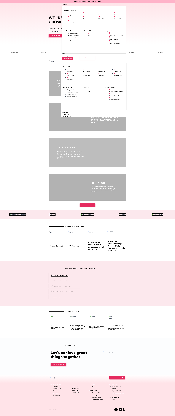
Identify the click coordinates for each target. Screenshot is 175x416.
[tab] (64, 275)
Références (65, 112)
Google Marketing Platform (116, 35)
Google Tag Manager (114, 43)
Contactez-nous (67, 116)
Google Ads (71, 15)
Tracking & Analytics (73, 35)
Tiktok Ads (101, 19)
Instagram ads (87, 15)
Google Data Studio (73, 40)
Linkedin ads (117, 15)
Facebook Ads (102, 15)
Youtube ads (71, 19)
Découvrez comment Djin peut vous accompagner (87, 1)
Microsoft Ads (117, 19)
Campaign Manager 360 (118, 393)
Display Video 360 (113, 39)
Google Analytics (72, 37)
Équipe (64, 110)
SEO (89, 35)
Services (64, 62)
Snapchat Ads (71, 23)
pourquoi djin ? (66, 114)
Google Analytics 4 (73, 33)
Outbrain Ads (86, 19)
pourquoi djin (115, 397)
